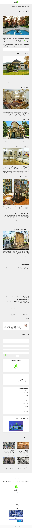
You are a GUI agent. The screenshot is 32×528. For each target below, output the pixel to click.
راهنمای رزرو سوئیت (25, 395)
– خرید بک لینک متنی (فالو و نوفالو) (14, 494)
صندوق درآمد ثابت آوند (16, 504)
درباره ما (12, 500)
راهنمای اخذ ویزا (26, 408)
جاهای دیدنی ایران (24, 6)
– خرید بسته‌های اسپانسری (24, 495)
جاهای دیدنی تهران (19, 6)
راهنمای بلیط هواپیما (25, 400)
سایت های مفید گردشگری (21, 500)
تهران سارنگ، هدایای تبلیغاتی (22, 381)
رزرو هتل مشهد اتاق (23, 382)
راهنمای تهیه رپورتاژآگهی (18, 496)
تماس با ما (10, 500)
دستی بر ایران (27, 6)
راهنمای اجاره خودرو (25, 405)
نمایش (22, 49)
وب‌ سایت (28, 351)
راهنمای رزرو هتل (25, 392)
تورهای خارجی (26, 412)
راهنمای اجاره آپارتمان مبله (24, 394)
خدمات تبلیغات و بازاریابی (25, 494)
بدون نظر (27, 455)
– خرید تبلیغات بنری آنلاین (8, 494)
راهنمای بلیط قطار (25, 401)
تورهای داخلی (26, 411)
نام (28, 344)
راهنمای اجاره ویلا (26, 397)
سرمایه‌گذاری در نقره (16, 505)
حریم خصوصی (17, 500)
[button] (29, 1)
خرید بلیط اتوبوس (23, 379)
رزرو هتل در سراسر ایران (23, 380)
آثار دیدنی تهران (26, 40)
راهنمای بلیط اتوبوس (25, 403)
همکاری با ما (14, 500)
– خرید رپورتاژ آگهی (21, 494)
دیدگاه (28, 338)
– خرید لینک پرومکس (19, 495)
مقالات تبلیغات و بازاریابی (8, 495)
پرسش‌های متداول (14, 496)
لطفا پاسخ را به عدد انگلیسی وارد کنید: (25, 354)
